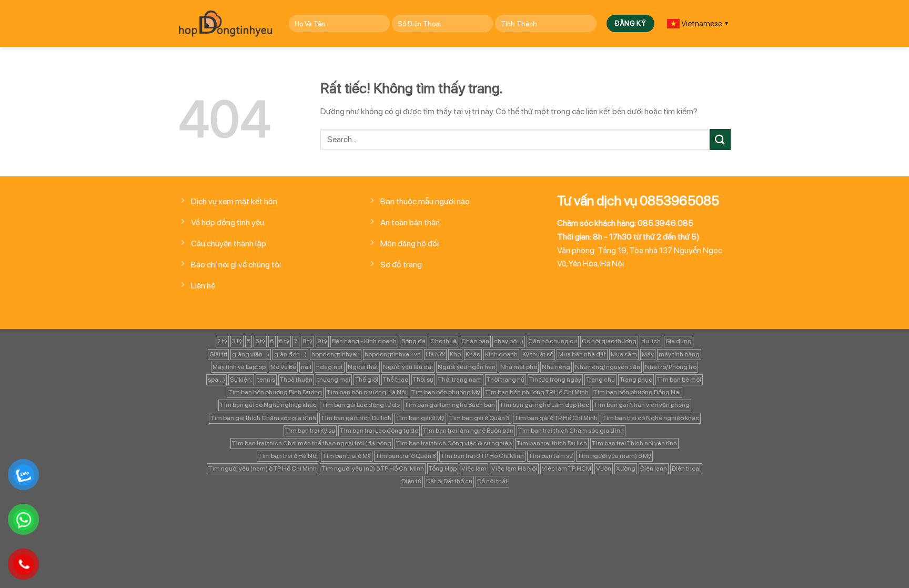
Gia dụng (678, 341)
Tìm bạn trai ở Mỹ (346, 456)
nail (306, 367)
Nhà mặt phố (518, 367)
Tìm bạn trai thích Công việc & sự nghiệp (454, 443)
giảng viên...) (250, 354)
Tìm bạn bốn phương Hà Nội (367, 392)
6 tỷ (284, 341)
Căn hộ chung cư (552, 341)
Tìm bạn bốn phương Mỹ (445, 392)
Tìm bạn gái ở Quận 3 (479, 418)
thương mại (333, 379)
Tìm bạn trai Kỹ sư (310, 430)
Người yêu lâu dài (408, 367)
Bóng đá (413, 341)
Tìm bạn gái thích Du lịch (356, 418)
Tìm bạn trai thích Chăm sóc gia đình (571, 430)
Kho (455, 354)
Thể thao (395, 379)
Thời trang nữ (505, 379)
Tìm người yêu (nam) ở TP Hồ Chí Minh (262, 468)
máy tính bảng (679, 354)
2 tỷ (222, 341)
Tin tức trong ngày (555, 379)
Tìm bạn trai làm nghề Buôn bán (468, 430)
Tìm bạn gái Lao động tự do (360, 404)
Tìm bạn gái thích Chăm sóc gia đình (263, 418)
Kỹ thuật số (537, 354)
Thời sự (423, 379)
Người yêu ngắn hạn (467, 367)
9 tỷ (322, 341)
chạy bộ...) (508, 341)
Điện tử (411, 481)
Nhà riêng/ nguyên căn (607, 367)
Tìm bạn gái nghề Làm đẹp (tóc (544, 404)
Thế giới (366, 379)
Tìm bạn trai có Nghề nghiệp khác (650, 418)
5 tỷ (260, 341)
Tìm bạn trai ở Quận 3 (406, 456)
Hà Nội (435, 354)
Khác (473, 354)
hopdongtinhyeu (335, 354)
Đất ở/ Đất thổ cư (449, 481)
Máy (648, 354)
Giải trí (218, 354)
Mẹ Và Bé (283, 367)
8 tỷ (307, 341)
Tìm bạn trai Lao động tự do (379, 430)
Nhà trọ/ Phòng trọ (670, 367)
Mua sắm (624, 354)
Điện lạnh (653, 468)
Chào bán (475, 341)
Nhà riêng (556, 367)
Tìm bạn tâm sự (551, 456)
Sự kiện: (241, 379)
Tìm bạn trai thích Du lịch (552, 443)
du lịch (651, 341)
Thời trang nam (460, 379)
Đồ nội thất (492, 481)
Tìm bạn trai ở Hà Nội (288, 456)
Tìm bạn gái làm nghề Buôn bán (450, 404)
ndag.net (329, 367)
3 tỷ (237, 341)
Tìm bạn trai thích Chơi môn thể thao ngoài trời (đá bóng (311, 443)
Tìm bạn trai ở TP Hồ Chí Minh (482, 456)
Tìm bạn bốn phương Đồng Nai (637, 392)
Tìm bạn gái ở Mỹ (420, 418)
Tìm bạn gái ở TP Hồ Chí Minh (556, 418)
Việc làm (474, 468)
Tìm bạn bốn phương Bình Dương (275, 392)
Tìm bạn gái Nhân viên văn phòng (642, 404)
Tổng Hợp (443, 468)
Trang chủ (600, 379)
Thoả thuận (296, 379)
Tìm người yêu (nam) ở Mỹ (614, 456)
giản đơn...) (290, 354)
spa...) (216, 379)
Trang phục (636, 379)
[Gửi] (720, 139)
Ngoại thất (363, 367)
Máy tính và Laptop (239, 367)
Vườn (603, 468)
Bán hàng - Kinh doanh (364, 341)
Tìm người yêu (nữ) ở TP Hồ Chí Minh (372, 468)
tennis (266, 379)
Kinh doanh (501, 354)
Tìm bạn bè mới (679, 379)
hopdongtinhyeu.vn (393, 354)
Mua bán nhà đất (582, 354)
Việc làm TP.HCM (566, 468)
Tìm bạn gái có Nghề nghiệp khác (268, 404)
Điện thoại (686, 468)
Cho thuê (443, 341)
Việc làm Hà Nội (514, 468)
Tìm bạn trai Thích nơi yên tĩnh (634, 443)
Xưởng (625, 468)
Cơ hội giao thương (609, 341)
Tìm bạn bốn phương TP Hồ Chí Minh (537, 392)
